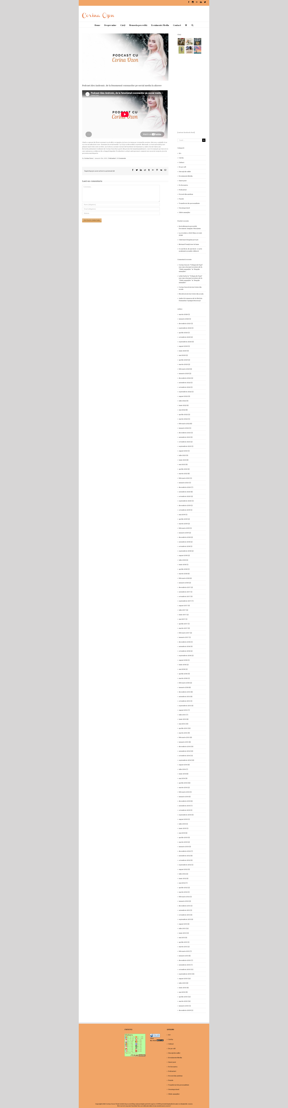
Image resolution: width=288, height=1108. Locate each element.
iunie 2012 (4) (183, 878)
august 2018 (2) (184, 555)
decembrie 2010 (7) (186, 960)
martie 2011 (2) (184, 947)
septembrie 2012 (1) (186, 865)
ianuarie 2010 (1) (185, 1006)
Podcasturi (112, 158)
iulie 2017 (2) (183, 610)
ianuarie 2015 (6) (185, 742)
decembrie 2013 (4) (186, 801)
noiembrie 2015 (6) (185, 696)
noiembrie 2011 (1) (185, 910)
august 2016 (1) (184, 660)
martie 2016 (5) (184, 678)
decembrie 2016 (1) (186, 642)
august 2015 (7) (184, 710)
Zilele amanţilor (184, 212)
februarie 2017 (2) (185, 633)
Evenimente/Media (185, 176)
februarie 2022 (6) (185, 423)
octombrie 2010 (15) (186, 969)
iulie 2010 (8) (183, 983)
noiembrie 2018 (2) (185, 542)
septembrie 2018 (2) (186, 551)
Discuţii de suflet (185, 171)
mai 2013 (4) (183, 833)
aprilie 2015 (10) (184, 728)
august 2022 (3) (184, 396)
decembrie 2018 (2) (186, 537)
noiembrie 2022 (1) (185, 382)
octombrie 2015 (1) (185, 701)
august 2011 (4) (184, 924)
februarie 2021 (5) (185, 478)
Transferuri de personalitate (189, 203)
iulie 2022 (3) (183, 401)
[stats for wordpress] (155, 1035)
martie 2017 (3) (184, 628)
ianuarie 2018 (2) (185, 583)
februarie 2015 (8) (185, 737)
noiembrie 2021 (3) (185, 437)
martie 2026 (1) (184, 314)
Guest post (183, 181)
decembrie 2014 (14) (186, 746)
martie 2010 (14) (184, 1001)
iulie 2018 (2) (183, 560)
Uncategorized (184, 208)
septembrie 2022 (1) (186, 392)
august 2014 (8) (184, 765)
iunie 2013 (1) (183, 828)
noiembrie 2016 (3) (185, 646)
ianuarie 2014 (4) (185, 796)
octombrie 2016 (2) (185, 651)
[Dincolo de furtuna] (197, 50)
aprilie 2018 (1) (184, 569)
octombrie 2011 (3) (185, 915)
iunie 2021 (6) (183, 460)
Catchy (181, 158)
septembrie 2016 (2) (186, 655)
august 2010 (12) (185, 978)
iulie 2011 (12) (184, 928)
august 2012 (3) (184, 869)
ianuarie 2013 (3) (185, 846)
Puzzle (181, 199)
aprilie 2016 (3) (184, 674)
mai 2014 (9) (183, 778)
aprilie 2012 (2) (184, 887)
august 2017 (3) (184, 605)
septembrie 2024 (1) (186, 328)
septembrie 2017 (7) (186, 601)
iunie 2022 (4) (184, 405)
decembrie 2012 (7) (186, 851)
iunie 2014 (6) (183, 774)
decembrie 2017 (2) (186, 587)
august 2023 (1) (184, 346)
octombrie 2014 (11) (186, 755)
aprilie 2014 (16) (184, 783)
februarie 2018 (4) (185, 578)
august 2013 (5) (184, 819)
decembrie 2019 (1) (186, 505)
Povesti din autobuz (186, 194)
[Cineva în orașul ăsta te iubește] (197, 42)
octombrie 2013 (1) (185, 810)
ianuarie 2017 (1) (185, 637)
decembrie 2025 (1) (186, 323)
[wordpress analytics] (160, 1040)
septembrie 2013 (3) (186, 815)
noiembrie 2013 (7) (185, 806)
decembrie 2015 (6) (186, 692)
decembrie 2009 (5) (186, 1010)
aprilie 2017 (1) (184, 624)
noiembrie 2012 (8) (185, 856)
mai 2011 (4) (183, 937)
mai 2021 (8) (183, 464)
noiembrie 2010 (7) (186, 965)
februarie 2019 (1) (185, 528)
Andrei (181, 298)
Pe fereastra (183, 185)
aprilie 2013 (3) (184, 837)
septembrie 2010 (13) (186, 974)
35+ (180, 153)
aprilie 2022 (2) (184, 414)
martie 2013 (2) (184, 842)
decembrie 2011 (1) (185, 906)
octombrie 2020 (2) (186, 496)
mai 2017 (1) (183, 619)
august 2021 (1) (184, 451)
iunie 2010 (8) (184, 987)
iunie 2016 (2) (184, 664)
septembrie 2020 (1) (186, 501)
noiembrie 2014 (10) (186, 751)
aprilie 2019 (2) (184, 519)
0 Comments (121, 158)
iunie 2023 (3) (184, 351)
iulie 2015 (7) (183, 715)
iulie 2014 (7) (183, 769)
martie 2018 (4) (184, 573)
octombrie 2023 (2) (186, 337)
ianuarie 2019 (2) (185, 533)
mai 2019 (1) (183, 514)
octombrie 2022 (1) (185, 387)
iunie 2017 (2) (184, 614)
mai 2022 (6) (183, 410)
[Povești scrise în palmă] (181, 50)
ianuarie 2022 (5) (185, 428)
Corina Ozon (88, 158)
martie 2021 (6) (184, 473)
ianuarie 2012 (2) (185, 901)
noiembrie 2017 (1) (185, 592)
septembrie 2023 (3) (186, 342)
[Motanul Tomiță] (189, 42)
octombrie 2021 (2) (185, 442)
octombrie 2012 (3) (185, 860)
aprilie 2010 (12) (185, 997)
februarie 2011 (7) (185, 951)
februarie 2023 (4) (185, 369)
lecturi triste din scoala (195, 294)
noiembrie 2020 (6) (186, 492)
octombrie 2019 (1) (185, 510)
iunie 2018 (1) (183, 564)
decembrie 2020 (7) (186, 487)
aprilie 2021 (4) (184, 469)
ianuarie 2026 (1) (185, 319)
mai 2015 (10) (183, 724)
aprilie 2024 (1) (184, 332)
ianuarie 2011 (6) (185, 956)
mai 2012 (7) (183, 883)
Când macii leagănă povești (188, 240)
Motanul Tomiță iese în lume (189, 244)
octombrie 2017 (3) (185, 596)
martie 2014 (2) (184, 787)
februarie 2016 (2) (185, 683)
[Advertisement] (191, 92)
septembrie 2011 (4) (186, 919)
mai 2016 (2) (183, 669)
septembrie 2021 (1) (186, 446)
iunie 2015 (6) (183, 719)
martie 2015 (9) (184, 733)
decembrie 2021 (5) (186, 433)
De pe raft (182, 167)
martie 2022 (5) (184, 419)
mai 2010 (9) (183, 992)
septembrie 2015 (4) (186, 705)
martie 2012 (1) (184, 892)
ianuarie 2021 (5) (185, 483)
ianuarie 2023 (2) (185, 373)
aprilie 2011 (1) (184, 942)
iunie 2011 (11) (184, 933)
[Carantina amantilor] (189, 50)
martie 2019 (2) (184, 524)
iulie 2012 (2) (183, 874)
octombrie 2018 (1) (185, 546)
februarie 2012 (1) (185, 897)
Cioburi (181, 162)
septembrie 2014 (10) (186, 760)
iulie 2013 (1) (183, 824)
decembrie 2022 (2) (186, 378)
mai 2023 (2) (183, 355)
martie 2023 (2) (184, 364)
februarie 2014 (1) (185, 792)
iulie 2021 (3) (183, 455)
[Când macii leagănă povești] (181, 42)
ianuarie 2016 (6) (185, 687)
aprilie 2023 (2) (184, 360)
